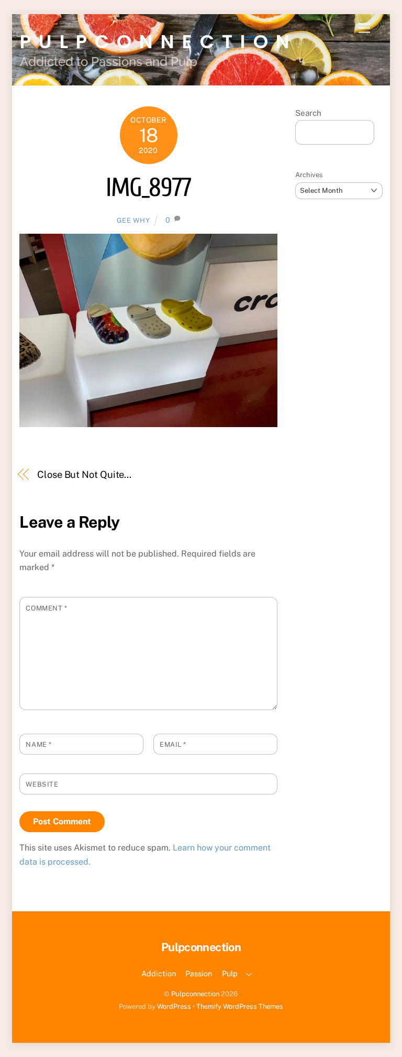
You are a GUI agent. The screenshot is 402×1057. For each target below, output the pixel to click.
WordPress (174, 1006)
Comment (46, 608)
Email (173, 744)
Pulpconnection (195, 994)
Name (38, 744)
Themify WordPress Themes (239, 1006)
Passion (198, 973)
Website (42, 784)
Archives (309, 175)
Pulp (230, 973)
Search (308, 112)
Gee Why (133, 220)
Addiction (158, 973)
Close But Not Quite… (84, 474)
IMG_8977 (148, 188)
